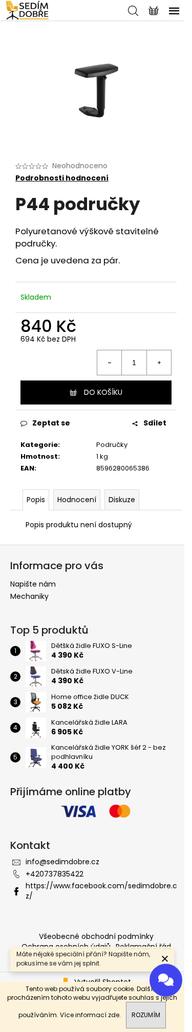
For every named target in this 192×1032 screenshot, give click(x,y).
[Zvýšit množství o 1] (158, 362)
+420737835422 (54, 874)
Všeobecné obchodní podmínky (96, 936)
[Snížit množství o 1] (109, 362)
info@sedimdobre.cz (62, 862)
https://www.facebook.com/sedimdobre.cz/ (101, 891)
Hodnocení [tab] (76, 500)
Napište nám (33, 584)
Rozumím (146, 1015)
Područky (111, 445)
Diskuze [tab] (122, 500)
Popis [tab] (36, 500)
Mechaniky (29, 596)
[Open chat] (166, 978)
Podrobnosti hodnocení (62, 178)
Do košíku (103, 392)
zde (113, 1015)
